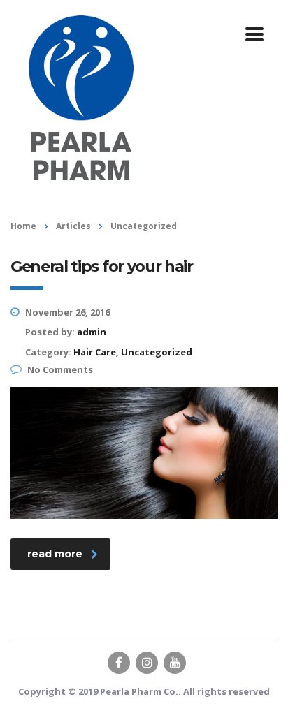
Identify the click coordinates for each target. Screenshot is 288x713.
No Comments (60, 369)
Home (23, 226)
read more (54, 553)
